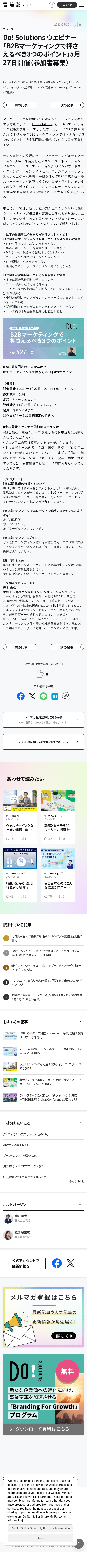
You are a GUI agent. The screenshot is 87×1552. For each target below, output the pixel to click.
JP (24, 4)
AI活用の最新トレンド (16, 1145)
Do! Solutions (42, 124)
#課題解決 (8, 92)
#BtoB (77, 87)
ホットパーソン (14, 1204)
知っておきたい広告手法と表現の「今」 (26, 1134)
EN (30, 4)
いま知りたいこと (16, 1122)
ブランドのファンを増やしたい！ (21, 1156)
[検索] (52, 5)
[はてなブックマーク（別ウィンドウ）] (55, 696)
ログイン (67, 4)
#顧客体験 (49, 82)
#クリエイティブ (11, 87)
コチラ (48, 426)
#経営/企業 (36, 82)
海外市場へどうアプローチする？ (23, 1166)
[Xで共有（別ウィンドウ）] (32, 696)
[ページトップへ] (79, 1544)
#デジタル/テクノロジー (69, 82)
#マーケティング (11, 82)
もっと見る (76, 1181)
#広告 (25, 82)
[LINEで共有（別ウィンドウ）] (43, 696)
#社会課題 (26, 87)
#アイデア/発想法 (43, 87)
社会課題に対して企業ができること (24, 1177)
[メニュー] (81, 5)
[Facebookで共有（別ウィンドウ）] (21, 696)
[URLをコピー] (66, 696)
